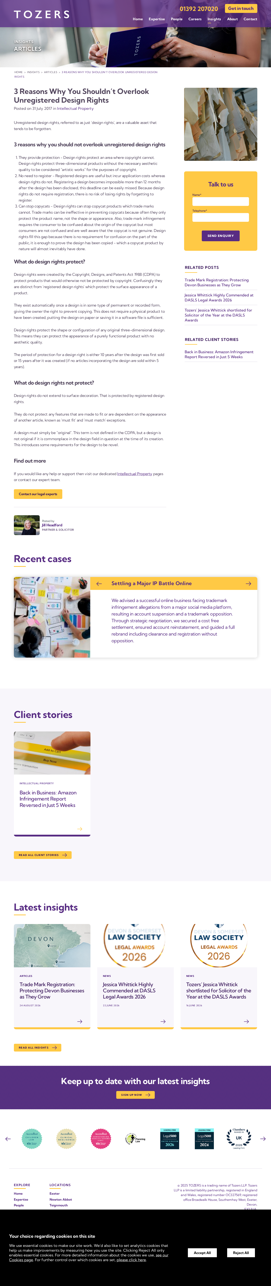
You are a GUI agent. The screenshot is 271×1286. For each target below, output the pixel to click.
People (177, 19)
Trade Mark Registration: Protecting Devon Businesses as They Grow (217, 282)
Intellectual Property (75, 108)
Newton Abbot (61, 1199)
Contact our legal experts (38, 494)
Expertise (157, 19)
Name (196, 194)
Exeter (55, 1193)
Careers (195, 19)
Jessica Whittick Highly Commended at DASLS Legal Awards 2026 (219, 297)
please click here (131, 1259)
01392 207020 (199, 9)
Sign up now (131, 1094)
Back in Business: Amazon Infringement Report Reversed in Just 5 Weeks (219, 354)
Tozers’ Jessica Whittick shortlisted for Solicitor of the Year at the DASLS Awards (218, 315)
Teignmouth (59, 1205)
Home (138, 19)
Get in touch (240, 8)
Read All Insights (34, 1047)
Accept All (202, 1253)
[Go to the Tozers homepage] (41, 14)
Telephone (199, 210)
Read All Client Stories (39, 855)
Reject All (241, 1253)
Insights (214, 19)
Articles (50, 72)
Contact (250, 19)
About (232, 19)
